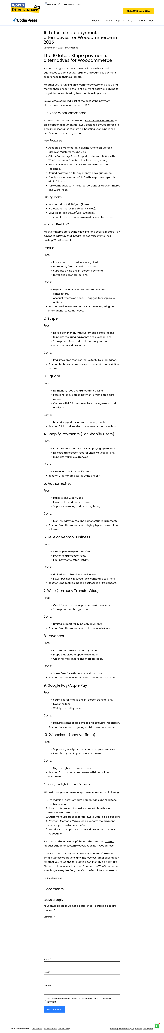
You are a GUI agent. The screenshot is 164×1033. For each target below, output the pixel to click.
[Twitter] (138, 1028)
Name (47, 959)
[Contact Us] (37, 1028)
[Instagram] (148, 1028)
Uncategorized (54, 877)
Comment (49, 916)
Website (47, 985)
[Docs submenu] (111, 20)
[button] (138, 11)
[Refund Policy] (64, 1028)
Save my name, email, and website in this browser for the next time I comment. (79, 1000)
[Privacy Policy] (50, 1028)
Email (47, 972)
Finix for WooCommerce (99, 120)
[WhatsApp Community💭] (122, 1028)
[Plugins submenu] (100, 20)
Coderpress (108, 124)
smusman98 (71, 47)
